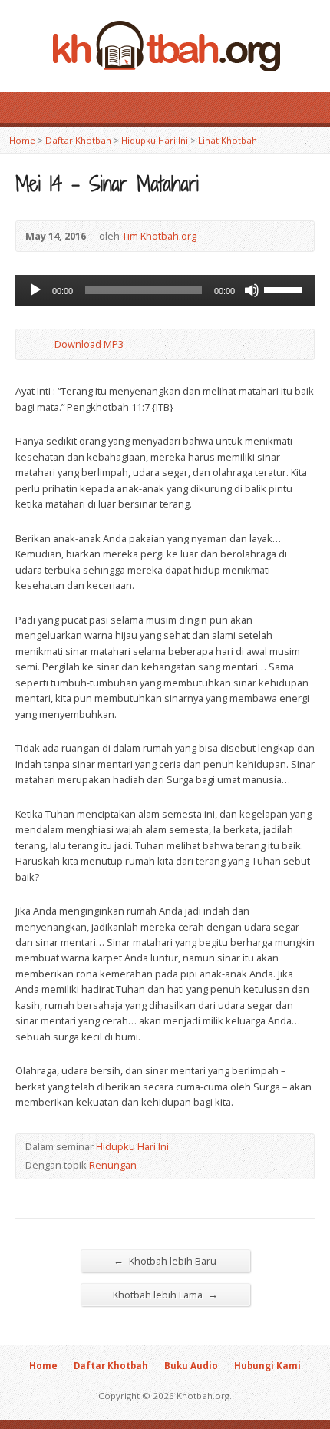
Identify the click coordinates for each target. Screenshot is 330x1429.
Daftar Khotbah (78, 140)
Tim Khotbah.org (159, 236)
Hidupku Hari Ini (154, 140)
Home (22, 140)
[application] (165, 290)
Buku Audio (191, 1365)
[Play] (35, 290)
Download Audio (42, 344)
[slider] (285, 289)
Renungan (113, 1165)
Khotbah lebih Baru (165, 1260)
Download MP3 (89, 344)
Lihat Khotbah (227, 140)
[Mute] (251, 290)
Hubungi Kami (267, 1365)
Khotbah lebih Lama (165, 1294)
